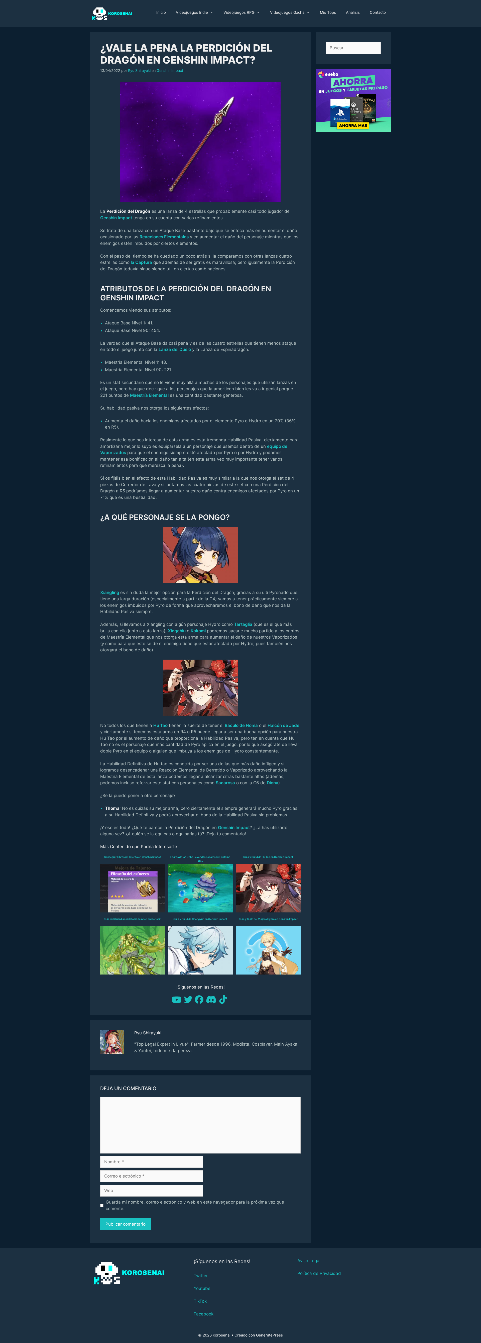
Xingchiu (177, 630)
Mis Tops (328, 12)
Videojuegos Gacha (287, 12)
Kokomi (198, 630)
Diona (272, 782)
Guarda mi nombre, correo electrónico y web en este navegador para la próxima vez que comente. (195, 1205)
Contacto (378, 12)
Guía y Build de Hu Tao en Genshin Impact (268, 856)
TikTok (200, 1301)
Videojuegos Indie (192, 12)
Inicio (161, 12)
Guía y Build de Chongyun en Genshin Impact (200, 918)
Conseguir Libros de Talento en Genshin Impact (132, 856)
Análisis (353, 12)
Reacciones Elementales (164, 236)
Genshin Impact (170, 70)
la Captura (141, 262)
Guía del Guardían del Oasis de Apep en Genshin (132, 918)
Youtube (202, 1288)
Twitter (201, 1275)
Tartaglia (243, 624)
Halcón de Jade (283, 725)
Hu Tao (160, 725)
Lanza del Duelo (175, 349)
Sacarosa (225, 782)
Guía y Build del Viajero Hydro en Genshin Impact (268, 918)
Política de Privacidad (319, 1273)
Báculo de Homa (241, 725)
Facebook (203, 1313)
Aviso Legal (308, 1260)
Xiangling (109, 592)
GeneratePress (269, 1335)
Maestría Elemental (149, 395)
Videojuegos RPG (239, 12)
